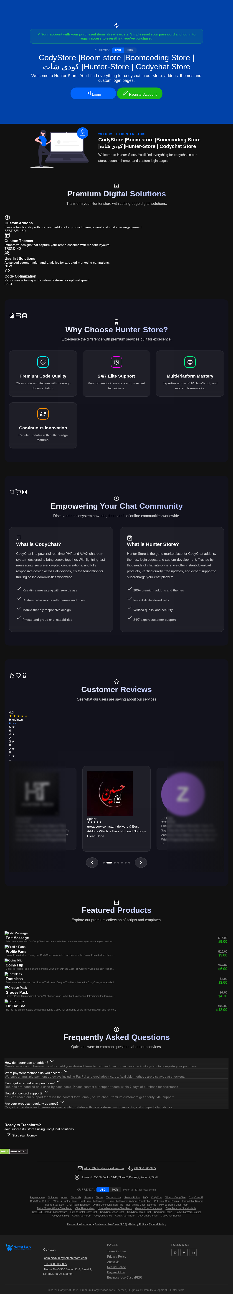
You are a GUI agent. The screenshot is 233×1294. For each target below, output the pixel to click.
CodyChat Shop (103, 1215)
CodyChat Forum (81, 1215)
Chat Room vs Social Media (181, 1208)
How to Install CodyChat (83, 1212)
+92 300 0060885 (145, 1168)
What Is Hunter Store (65, 1201)
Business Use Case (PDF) (111, 1224)
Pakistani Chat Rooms (166, 1201)
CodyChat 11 (196, 1197)
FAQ (145, 1197)
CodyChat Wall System (188, 1212)
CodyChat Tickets (171, 1215)
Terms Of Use (116, 1251)
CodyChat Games (148, 1215)
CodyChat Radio (163, 1212)
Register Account (142, 94)
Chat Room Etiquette (78, 1204)
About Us (113, 1262)
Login (96, 94)
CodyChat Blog (60, 1215)
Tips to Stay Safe (54, 1204)
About (64, 1197)
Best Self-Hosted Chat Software (49, 1212)
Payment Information (79, 1224)
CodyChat (156, 1197)
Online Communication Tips (108, 1204)
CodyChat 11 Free (40, 1201)
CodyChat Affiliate (124, 1215)
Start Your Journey (24, 1135)
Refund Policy (132, 1197)
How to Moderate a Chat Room (115, 1208)
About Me (76, 1197)
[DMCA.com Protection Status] (14, 1153)
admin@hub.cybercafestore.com (104, 1168)
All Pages (53, 1197)
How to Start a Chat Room (173, 1204)
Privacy (88, 1197)
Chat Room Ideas (85, 1208)
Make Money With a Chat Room (54, 1208)
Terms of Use (113, 1197)
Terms (99, 1197)
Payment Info (37, 1197)
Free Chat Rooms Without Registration (130, 1201)
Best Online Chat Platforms (141, 1204)
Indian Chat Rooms (192, 1201)
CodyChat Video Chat (112, 1212)
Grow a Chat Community (148, 1208)
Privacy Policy (138, 1224)
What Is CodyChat (175, 1197)
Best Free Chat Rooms (92, 1201)
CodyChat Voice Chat (139, 1212)
